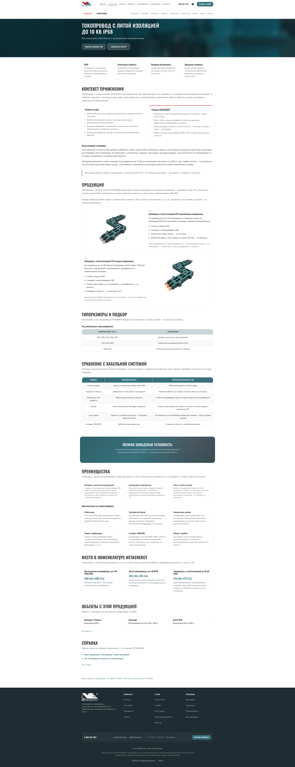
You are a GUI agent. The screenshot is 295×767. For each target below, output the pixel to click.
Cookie (160, 761)
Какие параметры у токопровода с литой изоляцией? (106, 654)
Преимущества (174, 14)
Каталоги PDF (160, 699)
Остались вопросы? (201, 737)
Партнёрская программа (163, 717)
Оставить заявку (205, 4)
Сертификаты (142, 4)
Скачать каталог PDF (94, 46)
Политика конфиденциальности (143, 761)
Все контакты (170, 737)
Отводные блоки (192, 711)
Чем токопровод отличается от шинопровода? (103, 658)
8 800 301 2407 (183, 4)
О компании (155, 4)
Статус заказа (159, 711)
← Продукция (87, 13)
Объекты (122, 4)
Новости (131, 4)
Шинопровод (100, 678)
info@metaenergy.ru (135, 737)
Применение (135, 14)
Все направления (192, 717)
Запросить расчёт (119, 46)
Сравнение (164, 14)
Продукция (112, 4)
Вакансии (158, 723)
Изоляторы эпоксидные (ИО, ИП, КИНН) (138, 678)
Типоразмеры (154, 14)
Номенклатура (186, 14)
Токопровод (190, 705)
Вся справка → (87, 665)
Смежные (210, 14)
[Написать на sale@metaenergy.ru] (192, 4)
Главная (102, 4)
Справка (202, 14)
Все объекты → (87, 631)
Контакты (166, 4)
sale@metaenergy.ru (120, 737)
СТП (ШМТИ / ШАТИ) (114, 678)
